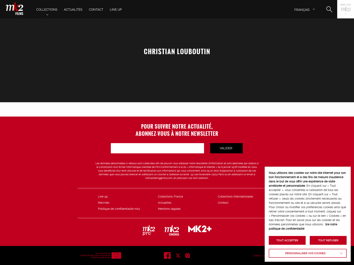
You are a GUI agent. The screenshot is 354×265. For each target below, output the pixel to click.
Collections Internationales (235, 196)
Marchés (103, 202)
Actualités (164, 202)
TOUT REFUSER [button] (328, 240)
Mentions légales (169, 208)
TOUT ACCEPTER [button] (287, 240)
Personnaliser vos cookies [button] (305, 253)
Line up (103, 196)
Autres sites (345, 5)
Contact (223, 202)
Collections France (170, 196)
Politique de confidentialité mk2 (119, 208)
